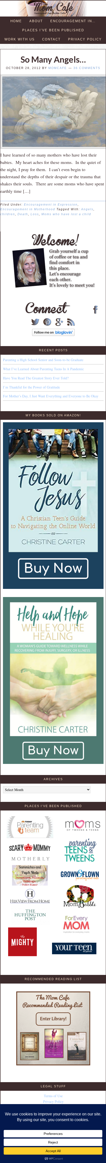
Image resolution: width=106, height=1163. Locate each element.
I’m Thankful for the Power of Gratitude (31, 387)
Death (23, 214)
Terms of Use (53, 1095)
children (7, 214)
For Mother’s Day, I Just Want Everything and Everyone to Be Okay (50, 396)
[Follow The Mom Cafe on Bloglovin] (53, 334)
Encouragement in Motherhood (27, 209)
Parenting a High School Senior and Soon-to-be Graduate (43, 359)
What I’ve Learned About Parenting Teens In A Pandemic (43, 369)
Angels (87, 209)
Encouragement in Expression (51, 204)
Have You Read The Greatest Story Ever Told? (36, 378)
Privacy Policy (53, 1101)
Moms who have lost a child (66, 214)
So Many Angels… (53, 59)
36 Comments (86, 68)
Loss (35, 214)
